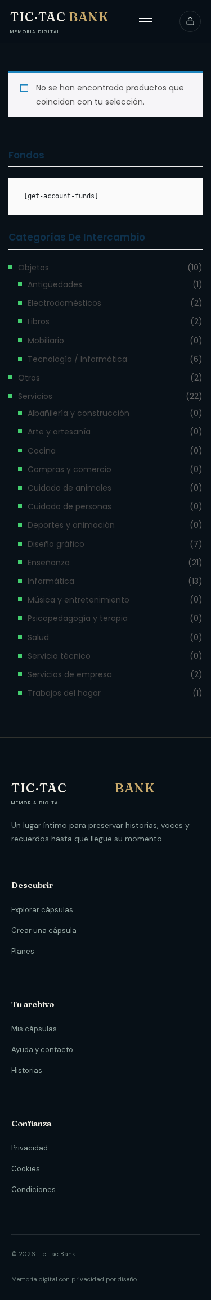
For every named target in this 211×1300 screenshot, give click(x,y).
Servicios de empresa (70, 674)
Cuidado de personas (69, 506)
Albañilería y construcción (78, 413)
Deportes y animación (71, 525)
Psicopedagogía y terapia (78, 618)
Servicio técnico (59, 656)
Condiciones (33, 1189)
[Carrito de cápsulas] (190, 21)
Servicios (35, 396)
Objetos (33, 267)
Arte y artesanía (59, 431)
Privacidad (29, 1148)
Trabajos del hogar (64, 693)
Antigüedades (55, 284)
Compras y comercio (69, 469)
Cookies (25, 1169)
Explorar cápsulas (42, 909)
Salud (38, 637)
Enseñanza (49, 562)
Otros (29, 377)
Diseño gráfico (56, 544)
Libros (39, 321)
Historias (26, 1070)
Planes (22, 951)
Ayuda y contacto (42, 1049)
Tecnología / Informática (77, 359)
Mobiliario (46, 340)
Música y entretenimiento (78, 599)
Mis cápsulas (34, 1029)
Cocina (42, 450)
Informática (51, 581)
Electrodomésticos (64, 303)
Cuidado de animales (69, 487)
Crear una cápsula (44, 930)
